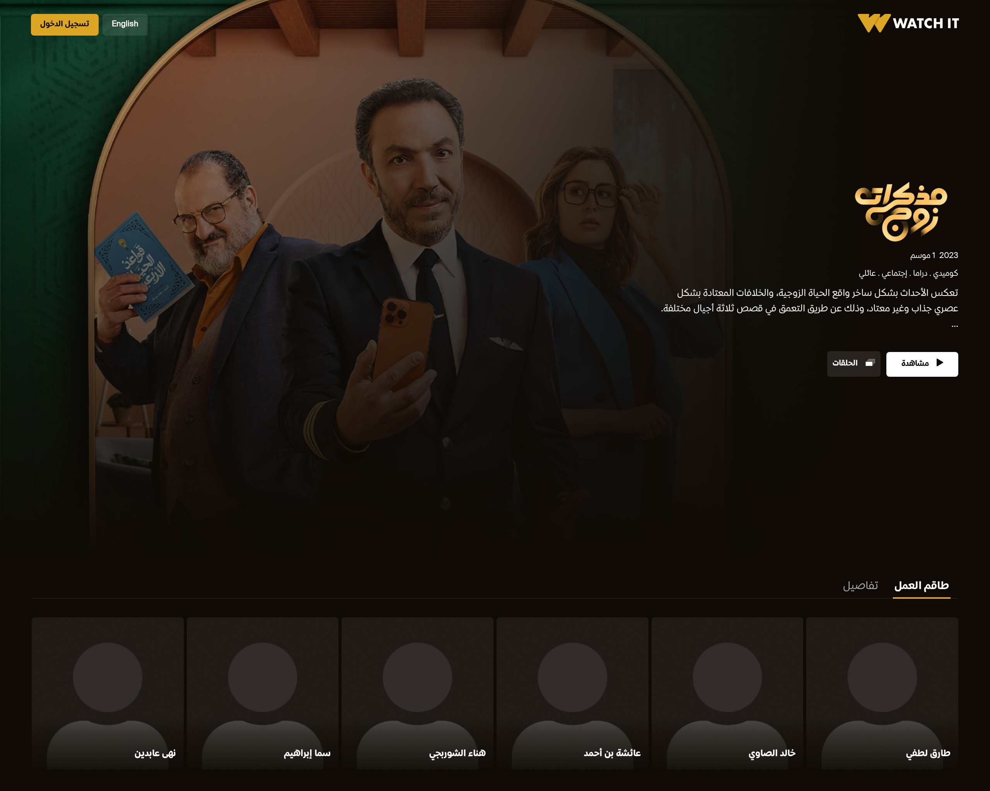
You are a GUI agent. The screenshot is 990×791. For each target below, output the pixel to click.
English (125, 24)
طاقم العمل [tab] (921, 586)
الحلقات (846, 364)
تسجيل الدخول (64, 24)
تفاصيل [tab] (860, 586)
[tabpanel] (495, 694)
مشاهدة (916, 364)
